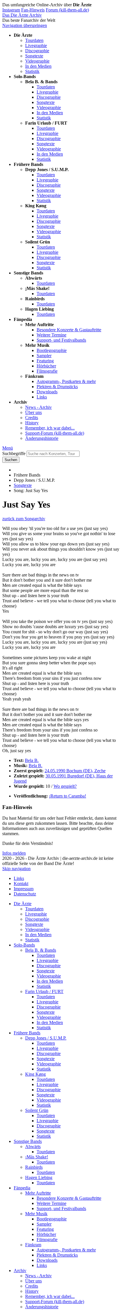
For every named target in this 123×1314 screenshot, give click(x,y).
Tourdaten (34, 40)
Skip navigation (16, 868)
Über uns (33, 412)
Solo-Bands (24, 945)
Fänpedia (22, 1187)
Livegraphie (36, 45)
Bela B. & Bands (40, 950)
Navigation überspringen (24, 25)
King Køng (35, 1074)
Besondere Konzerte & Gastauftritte (69, 329)
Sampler (44, 355)
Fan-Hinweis (33, 9)
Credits (31, 417)
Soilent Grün (36, 1110)
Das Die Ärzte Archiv (22, 15)
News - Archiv (38, 407)
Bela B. (32, 760)
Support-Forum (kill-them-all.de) (54, 433)
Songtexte (34, 55)
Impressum (23, 888)
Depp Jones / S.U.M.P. (45, 1038)
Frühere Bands (27, 1032)
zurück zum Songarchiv (23, 518)
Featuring (45, 360)
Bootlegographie (52, 350)
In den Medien (38, 66)
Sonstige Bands (28, 1141)
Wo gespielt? (65, 786)
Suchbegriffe (13, 453)
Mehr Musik (36, 1213)
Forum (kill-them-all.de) (67, 9)
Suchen (11, 460)
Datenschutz (25, 893)
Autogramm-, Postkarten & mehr (66, 381)
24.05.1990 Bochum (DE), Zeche (75, 770)
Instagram (11, 9)
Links (42, 396)
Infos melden (14, 853)
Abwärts (33, 1146)
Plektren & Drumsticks (57, 386)
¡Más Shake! (36, 1156)
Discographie (37, 50)
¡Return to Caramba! (67, 796)
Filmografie (47, 371)
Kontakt (21, 883)
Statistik (32, 71)
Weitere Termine (51, 334)
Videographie (37, 61)
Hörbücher (46, 365)
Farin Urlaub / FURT (44, 991)
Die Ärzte (22, 903)
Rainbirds (34, 1167)
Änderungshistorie (41, 438)
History (32, 422)
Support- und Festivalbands (61, 340)
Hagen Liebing (38, 1177)
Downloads (47, 391)
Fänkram (33, 1244)
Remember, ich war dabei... (50, 427)
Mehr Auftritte (38, 1193)
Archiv (20, 1270)
